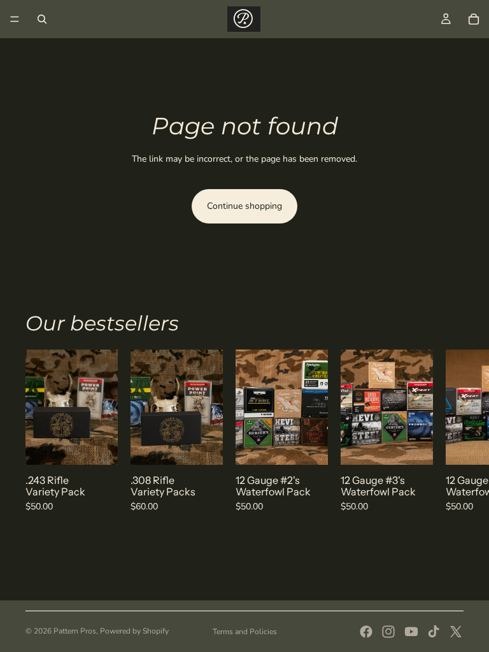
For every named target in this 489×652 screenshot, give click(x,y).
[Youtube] (411, 631)
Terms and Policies (245, 632)
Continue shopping (244, 206)
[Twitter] (456, 631)
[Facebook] (366, 631)
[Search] (42, 19)
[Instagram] (388, 631)
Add (109, 445)
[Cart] (474, 19)
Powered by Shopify (134, 631)
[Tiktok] (433, 631)
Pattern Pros (74, 631)
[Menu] (14, 19)
